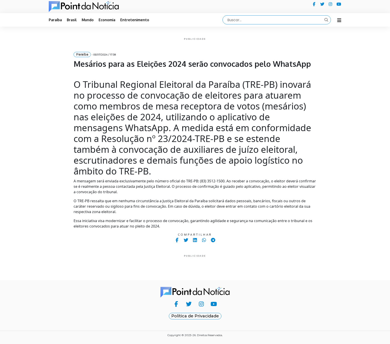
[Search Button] (326, 19)
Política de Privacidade (195, 316)
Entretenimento (134, 20)
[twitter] (322, 4)
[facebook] (314, 4)
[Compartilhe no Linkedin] (195, 240)
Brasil (72, 20)
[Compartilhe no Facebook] (177, 240)
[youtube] (338, 4)
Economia (107, 20)
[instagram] (330, 4)
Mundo (88, 20)
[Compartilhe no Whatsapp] (204, 240)
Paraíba (55, 20)
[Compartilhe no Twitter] (186, 240)
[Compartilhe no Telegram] (213, 240)
